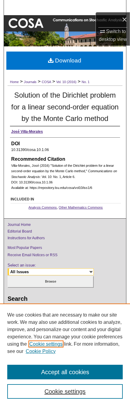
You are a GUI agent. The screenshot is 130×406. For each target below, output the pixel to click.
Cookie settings (46, 344)
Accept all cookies (65, 372)
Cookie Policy (41, 351)
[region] (65, 355)
